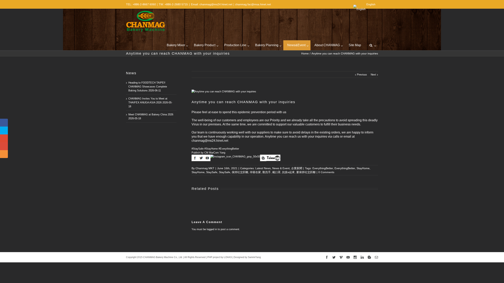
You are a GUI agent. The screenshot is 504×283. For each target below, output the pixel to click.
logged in (212, 229)
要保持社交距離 (306, 172)
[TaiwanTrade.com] (273, 156)
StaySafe (211, 172)
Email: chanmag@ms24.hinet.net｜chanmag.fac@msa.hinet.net (231, 4)
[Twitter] (333, 257)
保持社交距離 (240, 172)
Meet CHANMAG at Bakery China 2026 (150, 114)
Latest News (263, 168)
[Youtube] (348, 257)
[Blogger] (369, 257)
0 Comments (326, 172)
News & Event (281, 168)
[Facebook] (326, 257)
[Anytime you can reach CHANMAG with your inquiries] (285, 92)
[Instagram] (355, 257)
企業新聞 (296, 168)
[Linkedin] (362, 257)
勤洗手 (266, 172)
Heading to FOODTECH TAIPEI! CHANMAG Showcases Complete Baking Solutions (147, 86)
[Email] (376, 257)
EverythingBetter (322, 168)
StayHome (363, 168)
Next (373, 74)
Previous (362, 74)
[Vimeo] (341, 257)
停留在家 (255, 172)
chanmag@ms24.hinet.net (210, 140)
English (370, 4)
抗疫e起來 (288, 172)
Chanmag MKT (204, 168)
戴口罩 (276, 172)
